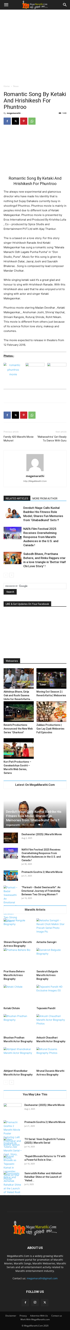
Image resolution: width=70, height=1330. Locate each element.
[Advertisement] (35, 46)
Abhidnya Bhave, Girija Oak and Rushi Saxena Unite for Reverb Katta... (18, 695)
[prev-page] (6, 575)
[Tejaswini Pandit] (51, 995)
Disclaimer (10, 1315)
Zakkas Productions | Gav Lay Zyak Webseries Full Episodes (50, 729)
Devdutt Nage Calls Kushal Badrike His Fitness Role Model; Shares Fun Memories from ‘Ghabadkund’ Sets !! (33, 816)
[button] (6, 5)
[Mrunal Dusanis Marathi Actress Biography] (51, 1057)
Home (7, 86)
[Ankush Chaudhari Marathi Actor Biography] (51, 1024)
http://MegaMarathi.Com (35, 481)
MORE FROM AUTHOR (44, 498)
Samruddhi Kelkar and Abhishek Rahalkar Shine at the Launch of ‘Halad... (43, 1177)
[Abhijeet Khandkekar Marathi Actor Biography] (19, 1057)
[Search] (65, 5)
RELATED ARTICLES (17, 498)
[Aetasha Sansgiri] (51, 928)
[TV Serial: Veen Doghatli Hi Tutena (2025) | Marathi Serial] (13, 1148)
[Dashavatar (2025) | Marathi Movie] (11, 838)
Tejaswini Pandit (45, 1008)
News (16, 86)
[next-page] (11, 575)
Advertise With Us (39, 1315)
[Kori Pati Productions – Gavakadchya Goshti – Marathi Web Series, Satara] (19, 748)
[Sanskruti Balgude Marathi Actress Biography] (51, 958)
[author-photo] (35, 471)
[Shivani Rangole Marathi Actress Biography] (19, 928)
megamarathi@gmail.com (42, 1278)
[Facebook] (7, 121)
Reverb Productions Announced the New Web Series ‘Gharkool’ (18, 729)
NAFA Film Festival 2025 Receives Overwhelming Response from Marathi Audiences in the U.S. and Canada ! (40, 537)
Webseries (12, 660)
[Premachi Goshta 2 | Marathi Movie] (11, 875)
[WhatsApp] (32, 121)
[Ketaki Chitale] (19, 995)
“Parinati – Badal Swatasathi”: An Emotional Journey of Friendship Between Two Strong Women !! (41, 891)
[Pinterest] (23, 121)
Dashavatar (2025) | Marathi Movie (42, 834)
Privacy (23, 1315)
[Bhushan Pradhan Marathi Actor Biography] (19, 1024)
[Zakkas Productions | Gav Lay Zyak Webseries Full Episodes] (51, 711)
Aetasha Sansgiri (46, 942)
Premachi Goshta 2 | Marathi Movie (42, 872)
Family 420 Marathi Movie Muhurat (19, 438)
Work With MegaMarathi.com (35, 1319)
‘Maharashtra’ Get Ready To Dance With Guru (51, 438)
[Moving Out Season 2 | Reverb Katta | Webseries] (51, 678)
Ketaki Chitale (12, 1008)
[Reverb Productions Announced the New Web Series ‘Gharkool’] (19, 711)
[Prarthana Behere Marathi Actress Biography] (19, 958)
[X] (15, 121)
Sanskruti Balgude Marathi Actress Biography (47, 975)
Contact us (56, 1315)
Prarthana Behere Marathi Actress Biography (14, 975)
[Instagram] (35, 1302)
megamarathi (13, 113)
